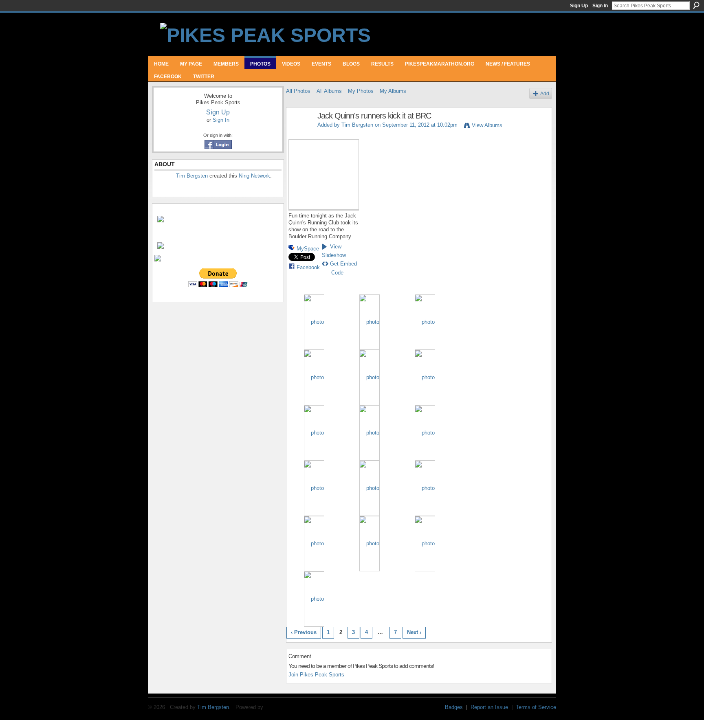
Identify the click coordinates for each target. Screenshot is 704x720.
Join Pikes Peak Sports (316, 675)
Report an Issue (489, 707)
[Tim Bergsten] (299, 133)
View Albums (487, 125)
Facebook (308, 267)
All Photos (298, 91)
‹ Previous (304, 632)
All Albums (329, 91)
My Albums (393, 91)
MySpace (308, 249)
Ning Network (254, 176)
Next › (414, 632)
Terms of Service (536, 707)
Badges (454, 707)
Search (696, 5)
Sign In (600, 6)
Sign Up (579, 6)
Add (544, 93)
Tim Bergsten (192, 176)
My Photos (361, 91)
